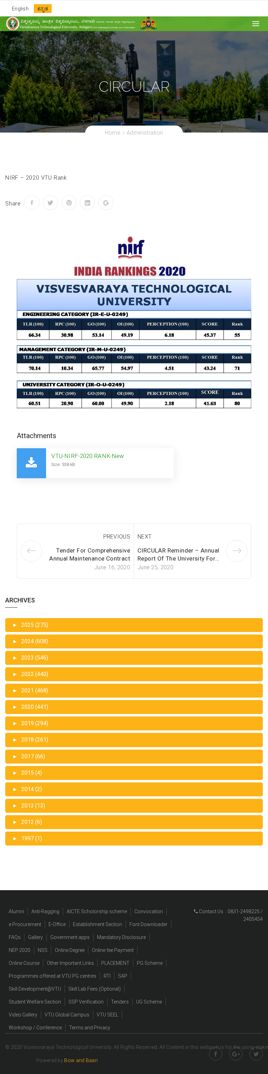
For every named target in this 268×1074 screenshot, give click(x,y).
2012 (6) (27, 822)
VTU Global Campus (67, 1014)
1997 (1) (27, 838)
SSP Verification (86, 1002)
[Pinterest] (68, 202)
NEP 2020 (19, 950)
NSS (42, 950)
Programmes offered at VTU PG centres (52, 976)
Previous (116, 536)
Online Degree (69, 950)
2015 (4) (27, 772)
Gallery (35, 937)
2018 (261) (30, 739)
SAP (122, 976)
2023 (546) (30, 657)
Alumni (16, 911)
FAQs (15, 937)
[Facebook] (31, 202)
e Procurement (25, 924)
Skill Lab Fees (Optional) (94, 989)
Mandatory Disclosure (121, 937)
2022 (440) (30, 674)
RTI (107, 976)
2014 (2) (27, 789)
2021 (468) (30, 690)
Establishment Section (97, 924)
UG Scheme (149, 1002)
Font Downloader (148, 924)
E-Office (57, 924)
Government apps (70, 937)
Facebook (215, 1053)
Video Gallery (23, 1014)
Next (144, 536)
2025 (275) (30, 625)
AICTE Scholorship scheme (97, 911)
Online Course (24, 963)
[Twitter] (50, 202)
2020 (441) (30, 707)
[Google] (105, 202)
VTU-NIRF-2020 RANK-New (87, 455)
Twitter (256, 1053)
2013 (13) (28, 805)
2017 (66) (28, 756)
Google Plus (236, 1053)
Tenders (120, 1002)
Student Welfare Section (35, 1002)
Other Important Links (70, 963)
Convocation (148, 911)
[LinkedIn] (87, 202)
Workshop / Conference (35, 1027)
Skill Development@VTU (35, 989)
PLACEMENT (115, 963)
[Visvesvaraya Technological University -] (70, 23)
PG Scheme (150, 963)
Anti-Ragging (45, 911)
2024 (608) (30, 641)
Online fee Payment (113, 950)
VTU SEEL (107, 1014)
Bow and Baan (81, 1060)
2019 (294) (30, 723)
